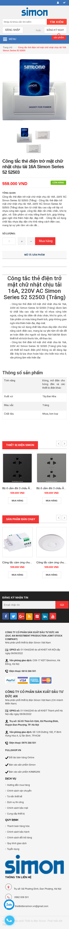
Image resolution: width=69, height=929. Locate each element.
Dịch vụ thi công (15, 802)
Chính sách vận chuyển (19, 790)
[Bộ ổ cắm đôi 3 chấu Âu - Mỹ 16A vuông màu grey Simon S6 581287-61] (51, 467)
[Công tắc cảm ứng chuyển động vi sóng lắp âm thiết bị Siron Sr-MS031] (17, 542)
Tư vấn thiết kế (14, 796)
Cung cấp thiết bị (16, 813)
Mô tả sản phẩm (34, 254)
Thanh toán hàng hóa (18, 825)
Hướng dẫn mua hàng (18, 784)
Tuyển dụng (13, 848)
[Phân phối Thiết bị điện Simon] (34, 12)
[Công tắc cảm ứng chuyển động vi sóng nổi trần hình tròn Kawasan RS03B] (51, 542)
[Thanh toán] (64, 2)
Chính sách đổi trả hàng (19, 837)
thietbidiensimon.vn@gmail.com (31, 906)
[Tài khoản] (57, 2)
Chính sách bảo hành (18, 831)
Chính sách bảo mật (17, 807)
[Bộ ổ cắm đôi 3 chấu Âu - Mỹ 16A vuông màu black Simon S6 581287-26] (17, 467)
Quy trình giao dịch (17, 843)
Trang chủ (7, 47)
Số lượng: (9, 233)
